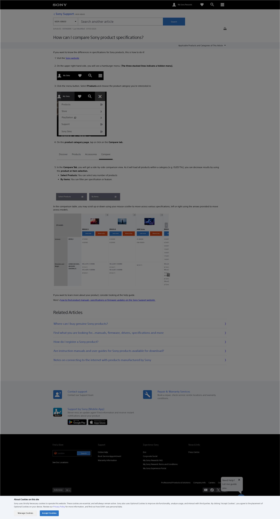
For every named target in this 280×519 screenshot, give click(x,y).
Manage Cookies (25, 513)
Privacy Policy (59, 506)
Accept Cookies (49, 513)
